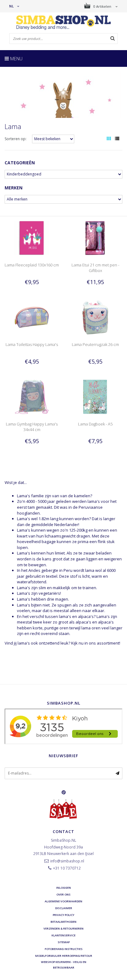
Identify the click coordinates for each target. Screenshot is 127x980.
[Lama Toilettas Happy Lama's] (32, 317)
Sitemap (64, 942)
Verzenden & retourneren (63, 928)
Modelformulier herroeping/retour (63, 956)
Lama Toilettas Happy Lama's (32, 344)
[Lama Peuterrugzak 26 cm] (95, 317)
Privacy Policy (63, 915)
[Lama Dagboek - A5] (95, 396)
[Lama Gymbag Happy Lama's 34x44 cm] (32, 396)
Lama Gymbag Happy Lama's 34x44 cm (32, 426)
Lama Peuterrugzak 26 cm (95, 344)
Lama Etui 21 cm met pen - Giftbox (95, 267)
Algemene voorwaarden (63, 901)
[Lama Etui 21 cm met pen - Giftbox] (95, 237)
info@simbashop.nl (67, 861)
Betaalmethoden (63, 922)
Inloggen (63, 888)
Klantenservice (63, 935)
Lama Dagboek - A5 (95, 424)
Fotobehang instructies (64, 949)
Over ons (63, 894)
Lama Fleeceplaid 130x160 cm (32, 265)
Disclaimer (63, 908)
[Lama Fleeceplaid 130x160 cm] (32, 237)
